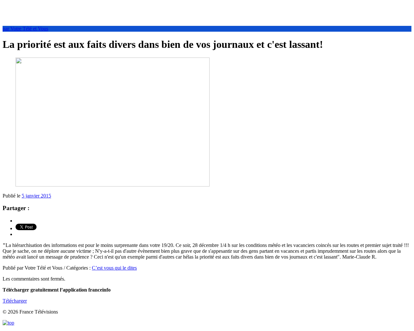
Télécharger (15, 301)
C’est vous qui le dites (114, 268)
